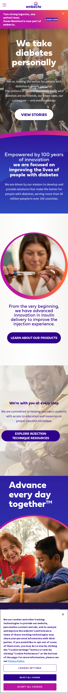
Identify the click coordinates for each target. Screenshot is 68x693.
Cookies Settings (30, 668)
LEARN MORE (52, 19)
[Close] (62, 614)
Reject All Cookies (30, 677)
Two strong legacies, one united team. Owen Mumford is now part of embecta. (22, 19)
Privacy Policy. (16, 661)
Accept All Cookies (29, 686)
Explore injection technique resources (30, 435)
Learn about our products (34, 337)
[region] (34, 651)
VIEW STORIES (34, 114)
